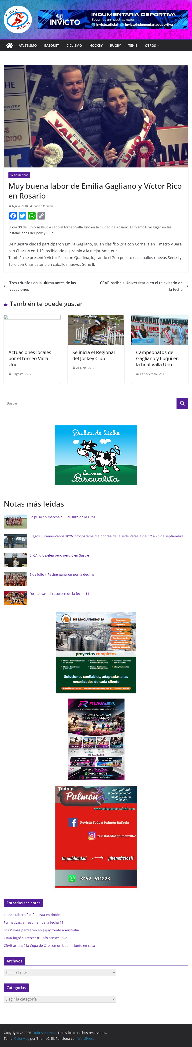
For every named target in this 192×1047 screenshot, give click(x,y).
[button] (158, 45)
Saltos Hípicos (19, 175)
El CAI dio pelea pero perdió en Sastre (59, 555)
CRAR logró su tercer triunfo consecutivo (35, 938)
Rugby (115, 45)
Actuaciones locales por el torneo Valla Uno (29, 358)
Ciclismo (74, 45)
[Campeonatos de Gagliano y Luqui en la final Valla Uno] (159, 318)
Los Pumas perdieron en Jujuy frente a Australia (41, 930)
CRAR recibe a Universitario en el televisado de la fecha (141, 286)
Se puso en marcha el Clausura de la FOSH (63, 517)
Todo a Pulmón (43, 206)
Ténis (132, 45)
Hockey (96, 45)
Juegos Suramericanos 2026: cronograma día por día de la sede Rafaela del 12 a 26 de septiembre (106, 536)
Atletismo (28, 45)
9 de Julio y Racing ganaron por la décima (62, 574)
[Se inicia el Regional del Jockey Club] (96, 318)
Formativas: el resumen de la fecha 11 (59, 593)
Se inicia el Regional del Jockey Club (93, 355)
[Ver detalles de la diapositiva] (113, 19)
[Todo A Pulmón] (9, 45)
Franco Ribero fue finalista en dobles (32, 914)
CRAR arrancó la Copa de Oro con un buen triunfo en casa (49, 945)
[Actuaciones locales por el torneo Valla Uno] (32, 318)
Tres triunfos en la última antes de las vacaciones (42, 286)
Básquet (51, 45)
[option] (96, 455)
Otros (150, 45)
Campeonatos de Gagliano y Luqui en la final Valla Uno (157, 358)
